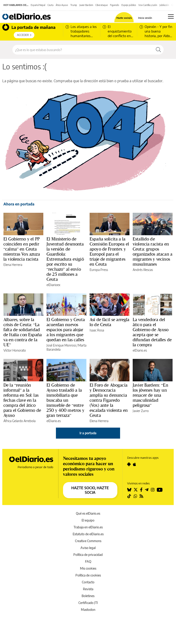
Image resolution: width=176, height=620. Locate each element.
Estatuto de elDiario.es (88, 534)
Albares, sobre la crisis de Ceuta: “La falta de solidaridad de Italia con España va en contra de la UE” (22, 332)
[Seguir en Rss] (141, 496)
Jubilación (164, 5)
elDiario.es (140, 350)
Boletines (88, 596)
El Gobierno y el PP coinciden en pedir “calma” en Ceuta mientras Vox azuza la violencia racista (21, 249)
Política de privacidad (88, 555)
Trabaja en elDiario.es (88, 527)
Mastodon (88, 610)
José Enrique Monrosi (61, 345)
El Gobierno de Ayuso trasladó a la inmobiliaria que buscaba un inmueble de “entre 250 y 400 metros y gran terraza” (65, 400)
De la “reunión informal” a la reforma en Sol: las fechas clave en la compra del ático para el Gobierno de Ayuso (22, 400)
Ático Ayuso (62, 5)
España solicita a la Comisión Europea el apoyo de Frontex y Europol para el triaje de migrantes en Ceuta (109, 251)
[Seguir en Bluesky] (129, 490)
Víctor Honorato (14, 350)
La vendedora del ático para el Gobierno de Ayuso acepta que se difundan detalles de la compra (152, 332)
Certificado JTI (88, 603)
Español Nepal (38, 5)
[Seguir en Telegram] (146, 490)
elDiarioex (53, 285)
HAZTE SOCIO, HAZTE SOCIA (90, 490)
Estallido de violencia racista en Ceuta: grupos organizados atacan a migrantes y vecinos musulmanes (152, 251)
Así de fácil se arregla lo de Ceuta (109, 322)
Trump (73, 5)
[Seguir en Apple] (134, 464)
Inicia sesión (145, 17)
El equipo (88, 520)
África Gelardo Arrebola (19, 421)
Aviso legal (88, 548)
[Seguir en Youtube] (160, 490)
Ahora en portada (18, 204)
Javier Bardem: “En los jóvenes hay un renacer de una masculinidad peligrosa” (150, 395)
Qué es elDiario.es (88, 513)
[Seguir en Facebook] (141, 490)
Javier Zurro (141, 411)
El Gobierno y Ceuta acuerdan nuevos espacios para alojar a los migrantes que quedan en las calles (66, 329)
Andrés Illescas (143, 270)
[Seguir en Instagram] (152, 490)
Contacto (88, 582)
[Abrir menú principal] (171, 16)
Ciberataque (101, 5)
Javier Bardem (86, 5)
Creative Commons (88, 541)
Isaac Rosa (97, 330)
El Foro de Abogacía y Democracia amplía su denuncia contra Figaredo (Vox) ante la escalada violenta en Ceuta (109, 400)
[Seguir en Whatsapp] (135, 496)
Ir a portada (88, 433)
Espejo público (128, 5)
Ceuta (50, 5)
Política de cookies (88, 575)
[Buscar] (158, 50)
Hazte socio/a (124, 17)
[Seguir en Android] (129, 464)
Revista (88, 589)
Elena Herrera (12, 265)
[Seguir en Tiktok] (129, 496)
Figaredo (114, 5)
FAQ (88, 561)
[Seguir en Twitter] (136, 490)
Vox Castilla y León (147, 5)
